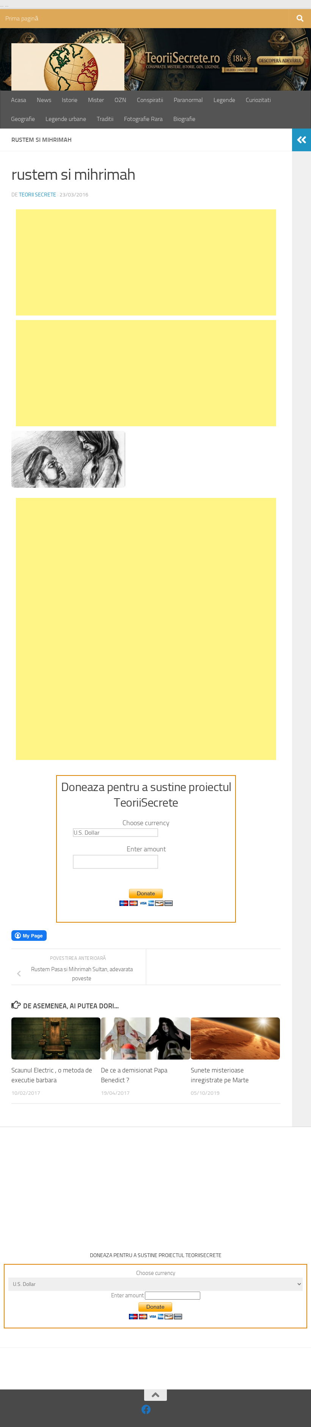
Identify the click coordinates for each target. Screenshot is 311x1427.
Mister (96, 100)
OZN (120, 100)
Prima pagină (21, 18)
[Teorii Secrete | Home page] (67, 81)
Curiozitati (258, 100)
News (44, 100)
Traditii (105, 118)
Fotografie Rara (143, 118)
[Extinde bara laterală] (301, 140)
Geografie (23, 118)
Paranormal (188, 100)
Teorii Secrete (37, 195)
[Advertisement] (146, 262)
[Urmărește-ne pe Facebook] (146, 1409)
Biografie (184, 118)
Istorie (69, 100)
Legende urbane (66, 118)
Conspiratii (150, 100)
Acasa (18, 100)
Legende (224, 100)
